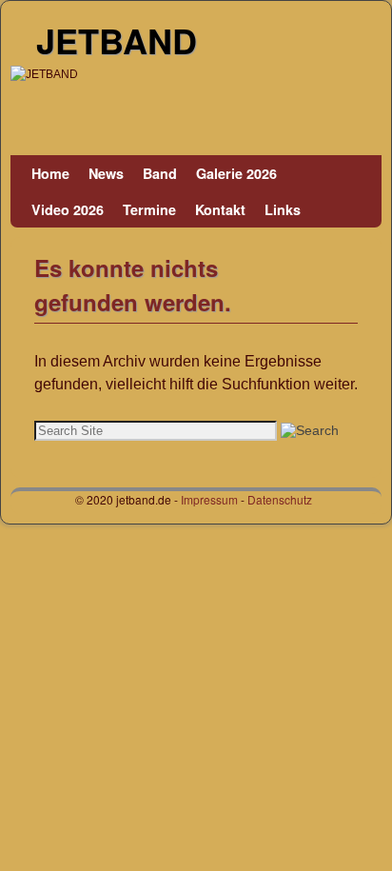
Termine (149, 209)
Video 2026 (67, 209)
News (106, 173)
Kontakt (220, 209)
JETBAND (116, 40)
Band (160, 173)
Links (283, 209)
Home (50, 173)
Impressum (209, 499)
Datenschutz (279, 499)
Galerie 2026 (236, 173)
